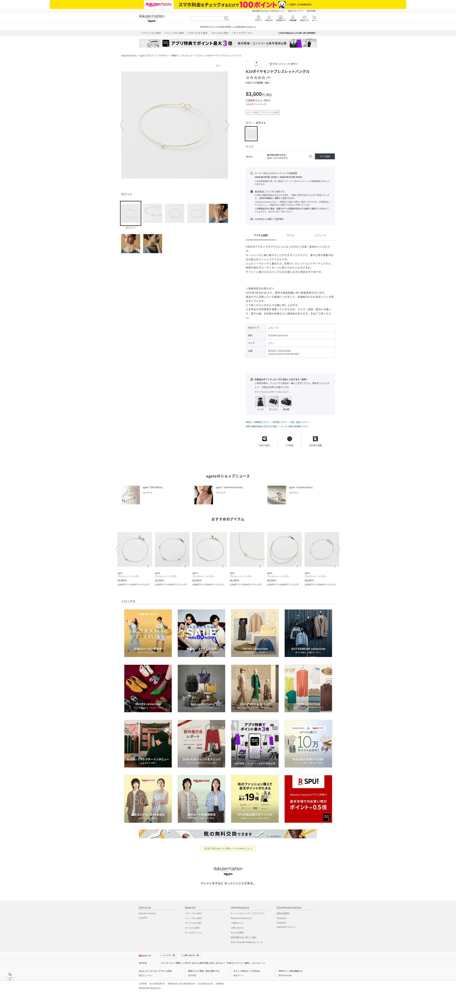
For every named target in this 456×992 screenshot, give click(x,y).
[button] (174, 125)
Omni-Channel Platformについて (247, 942)
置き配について (280, 422)
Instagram (281, 922)
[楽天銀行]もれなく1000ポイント (268, 10)
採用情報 (220, 983)
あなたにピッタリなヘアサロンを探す (155, 971)
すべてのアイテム (193, 932)
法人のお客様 (237, 932)
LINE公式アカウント (286, 927)
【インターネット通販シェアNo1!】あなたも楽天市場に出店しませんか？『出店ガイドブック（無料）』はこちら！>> (212, 963)
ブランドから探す (193, 913)
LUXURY (143, 917)
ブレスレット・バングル (192, 55)
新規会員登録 (283, 913)
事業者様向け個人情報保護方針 (181, 983)
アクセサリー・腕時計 (168, 55)
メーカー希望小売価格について (294, 426)
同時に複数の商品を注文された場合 (261, 426)
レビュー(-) (320, 235)
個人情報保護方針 (157, 983)
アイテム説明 (261, 235)
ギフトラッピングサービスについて (272, 392)
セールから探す (192, 927)
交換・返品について (299, 422)
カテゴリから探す (193, 923)
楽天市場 (311, 10)
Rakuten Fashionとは (241, 918)
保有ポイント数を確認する (290, 971)
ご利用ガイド (237, 923)
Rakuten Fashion (128, 55)
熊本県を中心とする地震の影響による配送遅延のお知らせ (228, 26)
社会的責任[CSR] (205, 983)
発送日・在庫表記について (257, 422)
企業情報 (143, 983)
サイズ (290, 235)
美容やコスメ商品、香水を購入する (203, 971)
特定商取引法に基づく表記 (243, 937)
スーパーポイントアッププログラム (248, 913)
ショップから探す (193, 918)
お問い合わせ (237, 927)
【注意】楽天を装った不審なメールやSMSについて (228, 848)
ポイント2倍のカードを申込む (247, 971)
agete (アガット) (147, 55)
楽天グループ (294, 10)
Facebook (282, 918)
